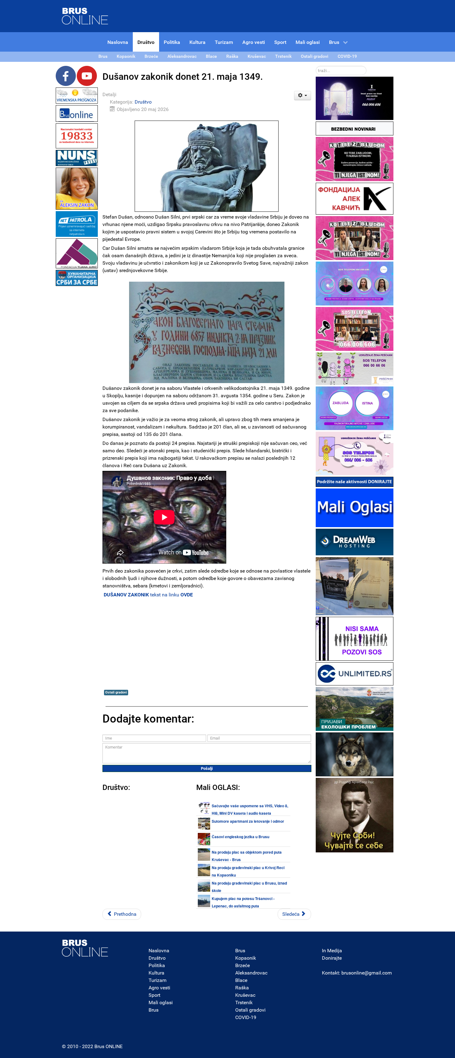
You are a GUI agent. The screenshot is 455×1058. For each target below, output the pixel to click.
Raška (242, 988)
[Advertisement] (77, 380)
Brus (153, 1010)
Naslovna (159, 950)
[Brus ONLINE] (85, 16)
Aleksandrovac (251, 973)
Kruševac (245, 995)
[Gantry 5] (85, 948)
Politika (157, 965)
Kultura (156, 973)
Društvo (143, 102)
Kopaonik (245, 958)
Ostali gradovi (116, 692)
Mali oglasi (161, 1002)
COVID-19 (245, 1017)
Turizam (158, 980)
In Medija (332, 950)
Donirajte (332, 958)
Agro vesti (159, 988)
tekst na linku (148, 595)
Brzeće (242, 965)
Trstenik (244, 1002)
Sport (154, 995)
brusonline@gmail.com (366, 973)
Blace (241, 980)
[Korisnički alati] (302, 95)
